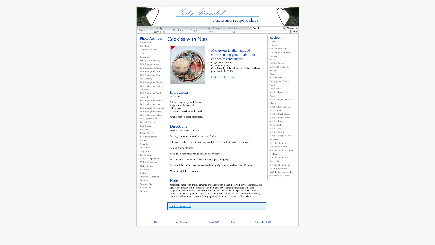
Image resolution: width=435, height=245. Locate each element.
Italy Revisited (182, 222)
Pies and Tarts (275, 77)
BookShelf (214, 222)
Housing (144, 129)
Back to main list (180, 206)
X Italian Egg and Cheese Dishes (281, 101)
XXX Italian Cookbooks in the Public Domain (280, 173)
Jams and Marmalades (279, 66)
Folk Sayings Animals (150, 64)
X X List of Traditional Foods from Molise (280, 166)
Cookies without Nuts (279, 52)
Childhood (145, 45)
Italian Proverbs (147, 133)
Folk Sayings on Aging (150, 67)
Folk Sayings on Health (151, 100)
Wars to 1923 (146, 183)
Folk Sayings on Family (151, 82)
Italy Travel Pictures (149, 136)
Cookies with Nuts (278, 48)
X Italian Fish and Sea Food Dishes (279, 108)
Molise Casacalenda (149, 162)
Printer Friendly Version (222, 77)
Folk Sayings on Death (150, 71)
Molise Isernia (146, 165)
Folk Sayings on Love (150, 103)
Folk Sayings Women (150, 118)
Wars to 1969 (146, 187)
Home (142, 30)
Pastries (272, 74)
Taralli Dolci (275, 88)
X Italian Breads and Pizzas (278, 94)
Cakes (272, 41)
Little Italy (145, 147)
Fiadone (273, 55)
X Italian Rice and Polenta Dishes (277, 123)
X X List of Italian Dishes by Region (281, 152)
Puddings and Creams (279, 81)
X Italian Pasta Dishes (279, 117)
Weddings (144, 191)
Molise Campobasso (149, 158)
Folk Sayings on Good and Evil (150, 95)
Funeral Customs (147, 122)
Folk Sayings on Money (151, 111)
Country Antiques (148, 49)
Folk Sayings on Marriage (152, 107)
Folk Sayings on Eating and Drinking (151, 77)
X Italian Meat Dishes (279, 113)
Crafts (142, 53)
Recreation (145, 169)
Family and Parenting (150, 60)
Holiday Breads (276, 63)
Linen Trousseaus (148, 143)
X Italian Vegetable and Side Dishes (280, 137)
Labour (143, 140)
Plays (193, 30)
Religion (144, 172)
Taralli (272, 84)
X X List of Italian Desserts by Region (278, 144)
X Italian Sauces (276, 128)
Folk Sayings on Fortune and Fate (151, 87)
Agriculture (145, 42)
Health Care (145, 125)
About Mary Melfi (263, 222)
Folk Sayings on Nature (151, 114)
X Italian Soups (276, 132)
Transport (144, 180)
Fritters (272, 59)
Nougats (273, 70)
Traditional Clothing (149, 176)
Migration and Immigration (146, 153)
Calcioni (273, 44)
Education (145, 56)
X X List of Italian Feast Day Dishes (280, 159)
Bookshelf (179, 30)
